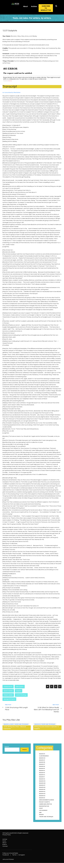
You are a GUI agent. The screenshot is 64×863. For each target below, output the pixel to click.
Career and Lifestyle (45, 804)
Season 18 (42, 762)
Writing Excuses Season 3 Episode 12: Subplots (46, 727)
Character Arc (8, 686)
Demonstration (44, 806)
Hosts (4, 841)
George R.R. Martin (9, 699)
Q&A (40, 812)
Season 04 (42, 791)
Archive (4, 839)
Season (41, 814)
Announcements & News (46, 800)
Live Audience (43, 810)
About (4, 842)
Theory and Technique (21, 724)
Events (4, 844)
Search (7, 746)
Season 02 (42, 795)
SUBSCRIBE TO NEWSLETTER (46, 8)
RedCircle (10, 80)
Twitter (14, 855)
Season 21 (42, 760)
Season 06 (42, 787)
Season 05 (42, 789)
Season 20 (42, 758)
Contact (5, 846)
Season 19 (42, 753)
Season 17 (42, 764)
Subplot (18, 690)
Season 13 (42, 772)
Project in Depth (44, 802)
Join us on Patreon (8, 859)
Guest (12, 724)
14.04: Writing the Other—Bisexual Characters (14, 727)
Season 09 (42, 781)
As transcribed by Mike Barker (11, 92)
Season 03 (37, 724)
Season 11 (42, 776)
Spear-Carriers (8, 690)
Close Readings (44, 756)
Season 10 (42, 779)
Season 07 (42, 785)
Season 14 (7, 724)
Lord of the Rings (21, 695)
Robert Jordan (8, 695)
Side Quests (19, 686)
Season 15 (42, 768)
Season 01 (42, 797)
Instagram (22, 855)
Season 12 (42, 774)
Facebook (5, 855)
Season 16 (42, 766)
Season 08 (42, 783)
